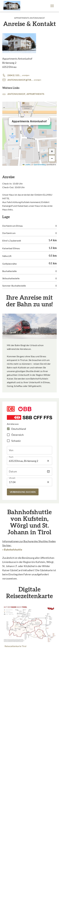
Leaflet (27, 164)
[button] (52, 5)
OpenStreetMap (40, 164)
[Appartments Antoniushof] (11, 6)
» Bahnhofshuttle (12, 549)
